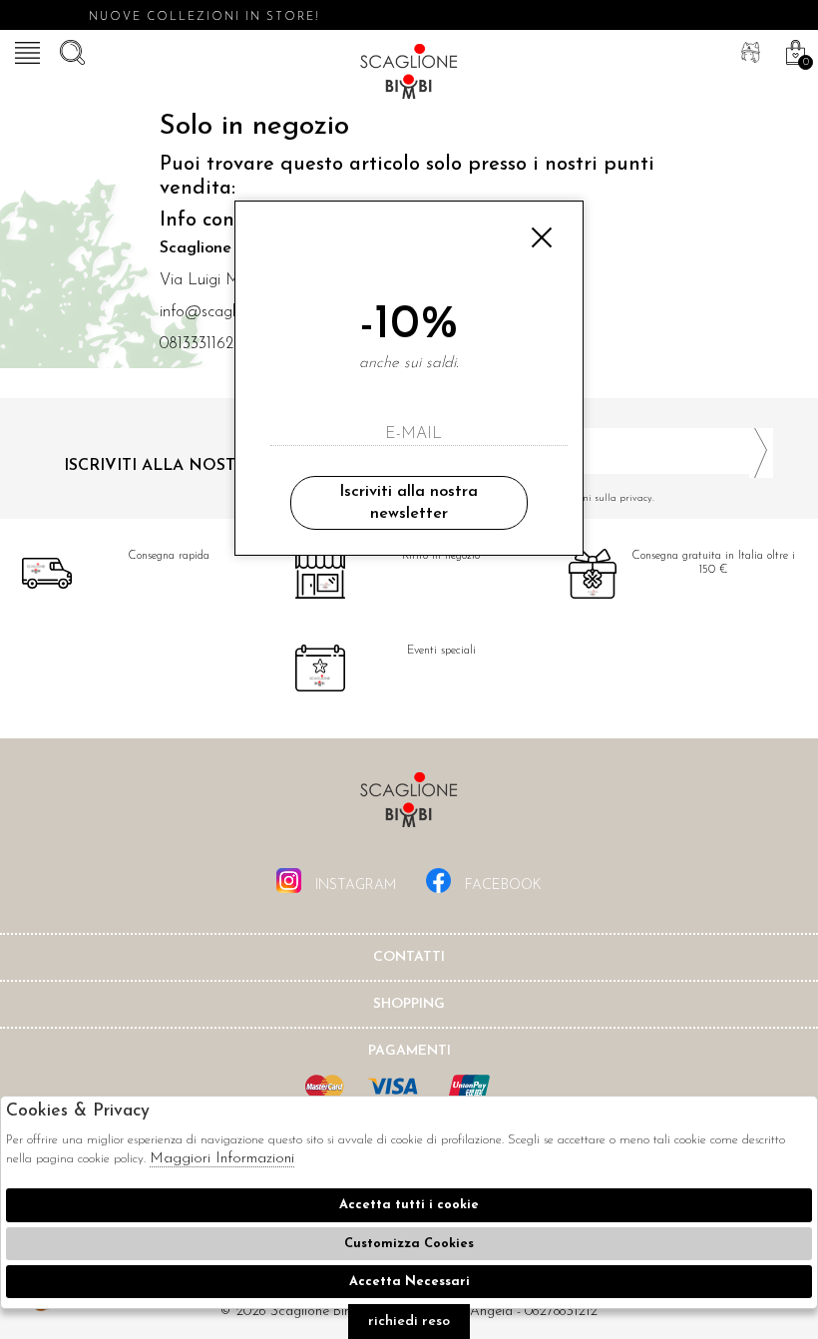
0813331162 (196, 344)
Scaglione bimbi (409, 75)
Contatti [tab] (409, 957)
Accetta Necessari (409, 1281)
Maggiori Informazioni (222, 1158)
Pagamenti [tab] (409, 1051)
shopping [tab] (409, 1004)
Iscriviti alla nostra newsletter (408, 503)
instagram (353, 885)
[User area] (748, 50)
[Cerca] (70, 50)
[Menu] (25, 50)
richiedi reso (409, 1321)
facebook (501, 885)
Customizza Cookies (409, 1243)
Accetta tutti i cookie (409, 1204)
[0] (793, 50)
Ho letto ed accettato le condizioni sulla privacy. (549, 498)
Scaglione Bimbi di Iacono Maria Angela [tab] (409, 805)
